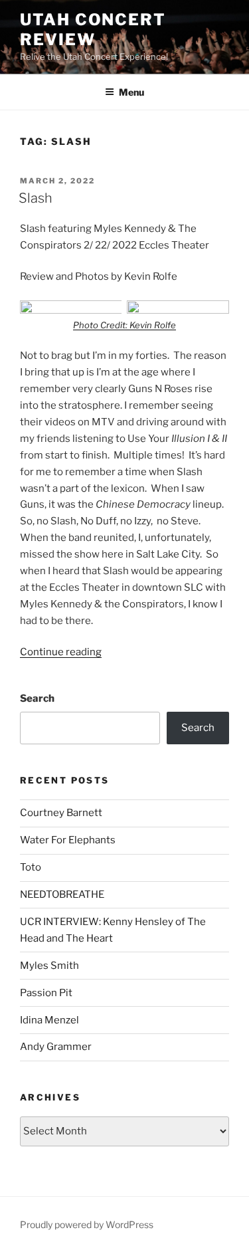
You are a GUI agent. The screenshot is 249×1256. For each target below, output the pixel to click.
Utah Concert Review (93, 29)
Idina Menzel (49, 1020)
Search (37, 698)
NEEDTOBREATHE (62, 894)
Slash (35, 198)
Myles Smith (49, 966)
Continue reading (61, 652)
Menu (131, 92)
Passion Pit (46, 993)
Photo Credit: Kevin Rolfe (124, 325)
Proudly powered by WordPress (86, 1224)
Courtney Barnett (61, 813)
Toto (30, 867)
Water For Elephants (68, 840)
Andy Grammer (56, 1047)
